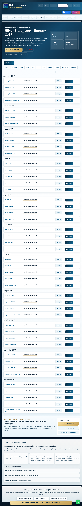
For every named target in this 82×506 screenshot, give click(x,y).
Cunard (19, 17)
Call (70, 6)
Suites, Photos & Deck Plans (13, 49)
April (27, 67)
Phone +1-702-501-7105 (68, 428)
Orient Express (40, 17)
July (44, 67)
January (7, 67)
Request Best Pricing (68, 423)
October (57, 67)
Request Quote (63, 6)
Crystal (14, 17)
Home (40, 6)
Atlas (69, 17)
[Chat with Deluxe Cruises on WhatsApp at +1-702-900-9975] (78, 502)
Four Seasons (25, 17)
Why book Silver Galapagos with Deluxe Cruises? (21, 470)
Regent (55, 17)
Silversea (5, 17)
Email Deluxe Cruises (11, 54)
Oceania (47, 17)
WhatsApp (76, 6)
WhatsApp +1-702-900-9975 (68, 432)
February (14, 67)
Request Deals (28, 49)
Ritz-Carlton (60, 17)
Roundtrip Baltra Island (30, 81)
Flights (46, 6)
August (50, 67)
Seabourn (10, 17)
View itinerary (69, 81)
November (65, 67)
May (33, 67)
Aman (30, 17)
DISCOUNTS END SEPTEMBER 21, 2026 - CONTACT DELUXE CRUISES (41, 503)
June (38, 67)
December (73, 67)
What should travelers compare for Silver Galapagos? (23, 475)
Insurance (53, 6)
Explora (34, 17)
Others (73, 17)
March (21, 67)
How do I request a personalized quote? (18, 480)
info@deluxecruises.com (24, 498)
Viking (51, 17)
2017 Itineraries (9, 62)
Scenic (65, 17)
